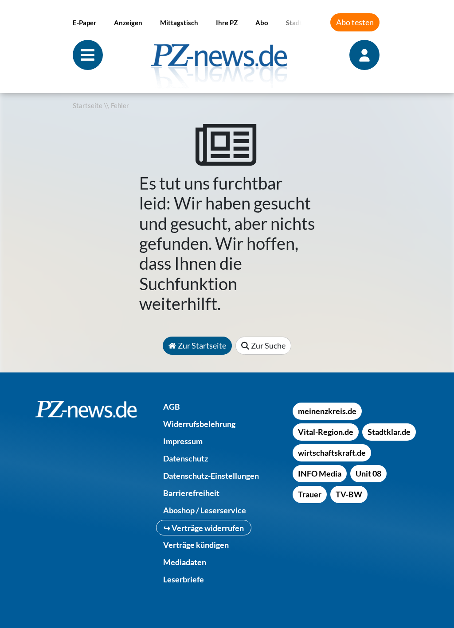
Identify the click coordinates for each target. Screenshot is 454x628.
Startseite (87, 105)
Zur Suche (268, 345)
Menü (88, 55)
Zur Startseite (202, 345)
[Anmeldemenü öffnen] (365, 55)
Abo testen (355, 22)
